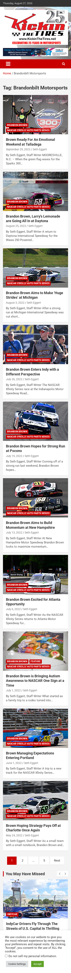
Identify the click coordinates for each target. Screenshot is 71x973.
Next (57, 860)
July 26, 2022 (14, 379)
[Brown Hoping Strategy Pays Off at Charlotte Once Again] (35, 800)
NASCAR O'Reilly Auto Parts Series (28, 130)
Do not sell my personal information (32, 956)
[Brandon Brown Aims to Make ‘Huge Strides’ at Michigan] (35, 268)
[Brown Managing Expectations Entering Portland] (35, 728)
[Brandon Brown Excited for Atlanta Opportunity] (35, 574)
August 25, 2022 (16, 225)
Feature (36, 661)
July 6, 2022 (13, 609)
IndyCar (12, 914)
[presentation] (59, 874)
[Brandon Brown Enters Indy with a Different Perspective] (35, 344)
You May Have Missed (25, 873)
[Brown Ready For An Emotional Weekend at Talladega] (35, 114)
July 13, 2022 (14, 532)
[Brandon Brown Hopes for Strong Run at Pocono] (35, 421)
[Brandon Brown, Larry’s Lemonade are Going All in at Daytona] (35, 191)
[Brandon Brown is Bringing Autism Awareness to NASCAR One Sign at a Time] (35, 651)
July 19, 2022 (14, 456)
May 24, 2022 (14, 835)
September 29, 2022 (18, 149)
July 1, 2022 (13, 690)
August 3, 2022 (15, 302)
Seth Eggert (40, 149)
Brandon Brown (17, 125)
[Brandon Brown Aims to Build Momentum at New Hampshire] (35, 498)
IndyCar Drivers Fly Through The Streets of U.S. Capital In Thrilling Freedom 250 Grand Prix (32, 928)
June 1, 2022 (14, 763)
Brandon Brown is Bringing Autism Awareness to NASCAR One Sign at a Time (35, 680)
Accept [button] (37, 963)
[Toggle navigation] (8, 63)
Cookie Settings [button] (17, 963)
